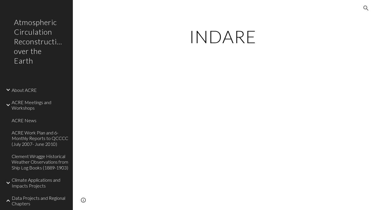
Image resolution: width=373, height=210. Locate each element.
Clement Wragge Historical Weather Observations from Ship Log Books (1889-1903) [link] (40, 161)
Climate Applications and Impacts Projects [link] (36, 182)
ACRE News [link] (24, 120)
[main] (223, 36)
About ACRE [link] (24, 90)
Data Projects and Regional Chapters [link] (38, 200)
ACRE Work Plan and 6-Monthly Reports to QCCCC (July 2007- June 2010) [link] (40, 138)
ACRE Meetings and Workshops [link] (31, 105)
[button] (366, 8)
